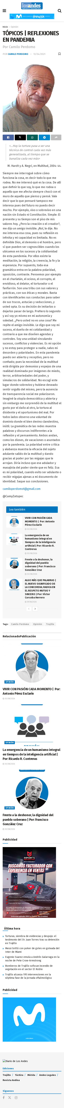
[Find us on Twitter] (9, 1098)
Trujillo (50, 624)
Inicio (5, 27)
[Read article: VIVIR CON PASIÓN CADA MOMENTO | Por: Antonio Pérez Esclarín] (14, 522)
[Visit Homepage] (32, 5)
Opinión (14, 27)
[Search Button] (59, 10)
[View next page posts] (35, 608)
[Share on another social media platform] (56, 137)
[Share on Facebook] (8, 137)
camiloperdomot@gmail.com (22, 488)
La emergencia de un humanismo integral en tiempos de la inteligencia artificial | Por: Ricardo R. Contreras (40, 542)
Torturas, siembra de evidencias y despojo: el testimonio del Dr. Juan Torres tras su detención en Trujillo (32, 940)
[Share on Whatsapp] (32, 137)
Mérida (31, 1075)
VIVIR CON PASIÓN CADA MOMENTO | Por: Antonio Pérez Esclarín (40, 521)
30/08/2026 (31, 529)
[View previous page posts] (28, 608)
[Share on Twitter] (20, 137)
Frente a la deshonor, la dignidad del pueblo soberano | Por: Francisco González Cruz (28, 819)
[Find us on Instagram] (16, 1098)
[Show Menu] (4, 10)
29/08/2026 (31, 602)
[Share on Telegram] (44, 137)
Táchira (19, 1075)
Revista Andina (11, 1080)
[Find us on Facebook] (3, 1098)
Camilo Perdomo (18, 54)
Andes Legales (47, 1075)
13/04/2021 (39, 54)
